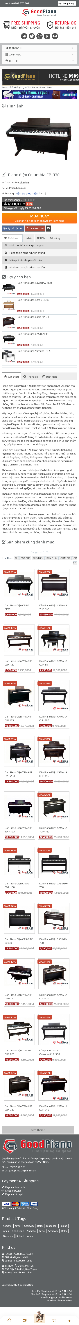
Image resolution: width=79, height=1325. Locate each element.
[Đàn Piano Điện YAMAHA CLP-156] (54, 751)
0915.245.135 (26, 1265)
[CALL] (42, 193)
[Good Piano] (40, 12)
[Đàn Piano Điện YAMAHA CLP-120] (54, 973)
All (16, 558)
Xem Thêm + (38, 1129)
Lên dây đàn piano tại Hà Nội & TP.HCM (52, 1291)
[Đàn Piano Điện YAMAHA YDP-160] (54, 806)
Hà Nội (28, 238)
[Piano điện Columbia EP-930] (39, 140)
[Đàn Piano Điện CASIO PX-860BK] (19, 917)
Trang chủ (7, 87)
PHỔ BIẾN (38, 558)
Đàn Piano (32, 87)
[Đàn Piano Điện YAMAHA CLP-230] (19, 1084)
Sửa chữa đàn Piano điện (59, 1300)
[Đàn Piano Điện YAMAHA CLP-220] (19, 1029)
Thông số (32, 376)
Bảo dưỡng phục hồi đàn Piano (56, 1297)
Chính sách (14, 238)
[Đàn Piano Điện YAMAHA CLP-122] (19, 639)
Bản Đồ (8, 1260)
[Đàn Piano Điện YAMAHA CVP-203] (19, 751)
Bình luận (51, 376)
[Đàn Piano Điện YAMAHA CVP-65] (54, 639)
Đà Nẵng (55, 238)
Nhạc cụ (19, 87)
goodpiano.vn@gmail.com (22, 1170)
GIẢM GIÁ (65, 558)
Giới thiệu (13, 376)
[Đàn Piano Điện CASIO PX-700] (54, 917)
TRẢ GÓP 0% (36, 228)
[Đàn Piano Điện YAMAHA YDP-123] (19, 806)
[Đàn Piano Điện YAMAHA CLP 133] (19, 695)
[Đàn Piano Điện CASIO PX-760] (54, 862)
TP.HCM (41, 238)
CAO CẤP (25, 558)
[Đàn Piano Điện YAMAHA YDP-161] (54, 584)
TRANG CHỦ (15, 48)
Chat (29, 1260)
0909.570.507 (18, 1167)
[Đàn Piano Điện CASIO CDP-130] (19, 862)
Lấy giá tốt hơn (14, 228)
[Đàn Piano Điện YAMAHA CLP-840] (54, 1084)
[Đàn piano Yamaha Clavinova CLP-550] (54, 1029)
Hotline (17, 3)
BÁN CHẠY (51, 558)
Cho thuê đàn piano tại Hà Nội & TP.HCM (51, 1294)
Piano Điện (46, 87)
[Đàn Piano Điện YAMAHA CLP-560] (54, 695)
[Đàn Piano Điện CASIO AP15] (19, 584)
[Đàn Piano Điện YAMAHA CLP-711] (19, 973)
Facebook (19, 1260)
